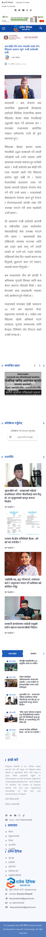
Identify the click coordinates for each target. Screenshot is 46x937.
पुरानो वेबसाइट (8, 2)
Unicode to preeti (22, 2)
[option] (23, 384)
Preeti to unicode (8, 6)
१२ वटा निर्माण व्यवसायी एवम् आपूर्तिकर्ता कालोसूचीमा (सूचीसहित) (21, 386)
